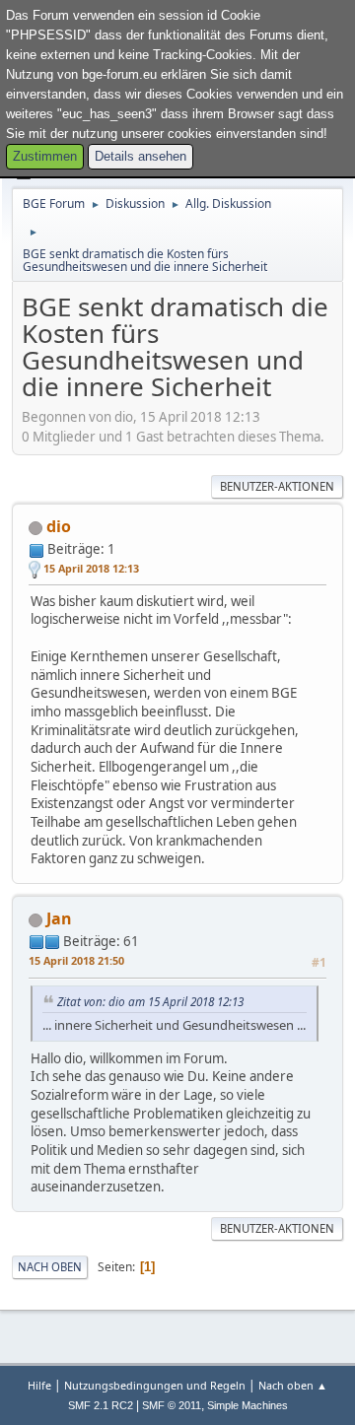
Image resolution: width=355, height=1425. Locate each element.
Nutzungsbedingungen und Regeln (155, 1385)
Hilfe (39, 1385)
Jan (59, 918)
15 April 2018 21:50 (76, 960)
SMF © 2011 (171, 1405)
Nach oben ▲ (292, 1385)
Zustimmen (45, 157)
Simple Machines (247, 1405)
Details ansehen (140, 157)
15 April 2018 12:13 (91, 568)
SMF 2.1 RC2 (100, 1405)
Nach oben (50, 1266)
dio (58, 526)
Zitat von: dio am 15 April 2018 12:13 (150, 1001)
